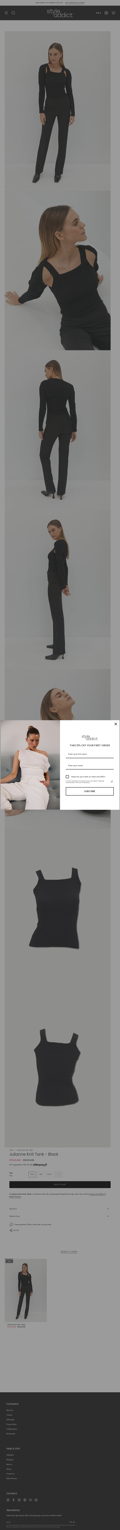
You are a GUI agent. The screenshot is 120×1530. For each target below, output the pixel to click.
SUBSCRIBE (89, 791)
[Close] (116, 724)
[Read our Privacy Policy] (112, 781)
